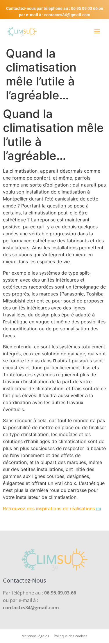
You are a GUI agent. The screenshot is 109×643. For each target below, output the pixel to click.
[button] (97, 31)
